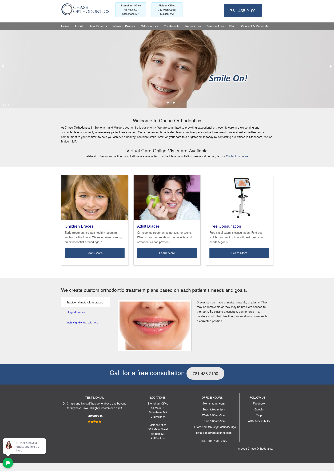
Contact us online (237, 156)
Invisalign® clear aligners (82, 322)
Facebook (259, 403)
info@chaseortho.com (218, 433)
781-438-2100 (243, 10)
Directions (159, 417)
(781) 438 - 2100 (217, 441)
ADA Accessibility (259, 421)
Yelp (259, 415)
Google (259, 409)
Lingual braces (76, 312)
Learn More (95, 253)
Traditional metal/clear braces (85, 302)
